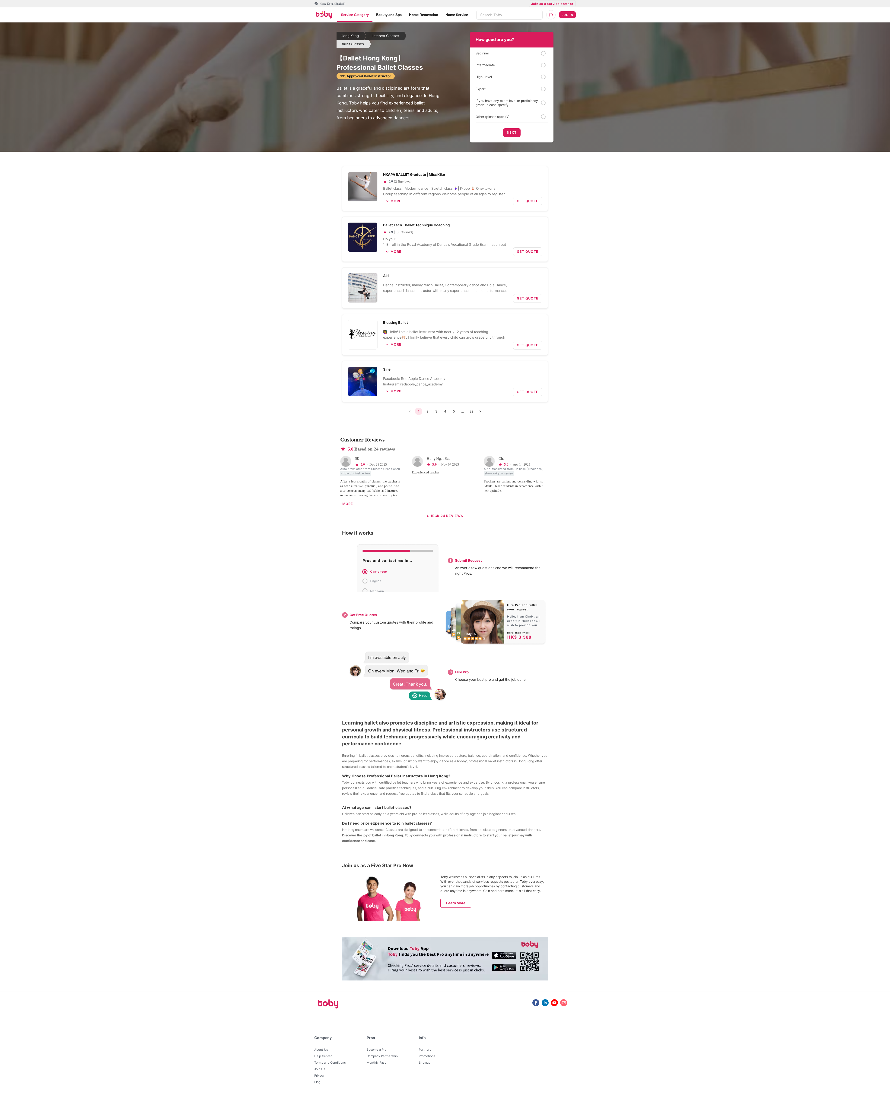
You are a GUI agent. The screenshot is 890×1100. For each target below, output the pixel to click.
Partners (425, 1049)
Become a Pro (377, 1049)
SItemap (424, 1062)
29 (472, 411)
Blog (317, 1082)
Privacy (319, 1075)
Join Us (319, 1069)
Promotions (427, 1056)
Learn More (455, 903)
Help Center (323, 1056)
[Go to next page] (480, 411)
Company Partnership (382, 1056)
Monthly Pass (376, 1062)
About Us (321, 1049)
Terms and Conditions (330, 1062)
